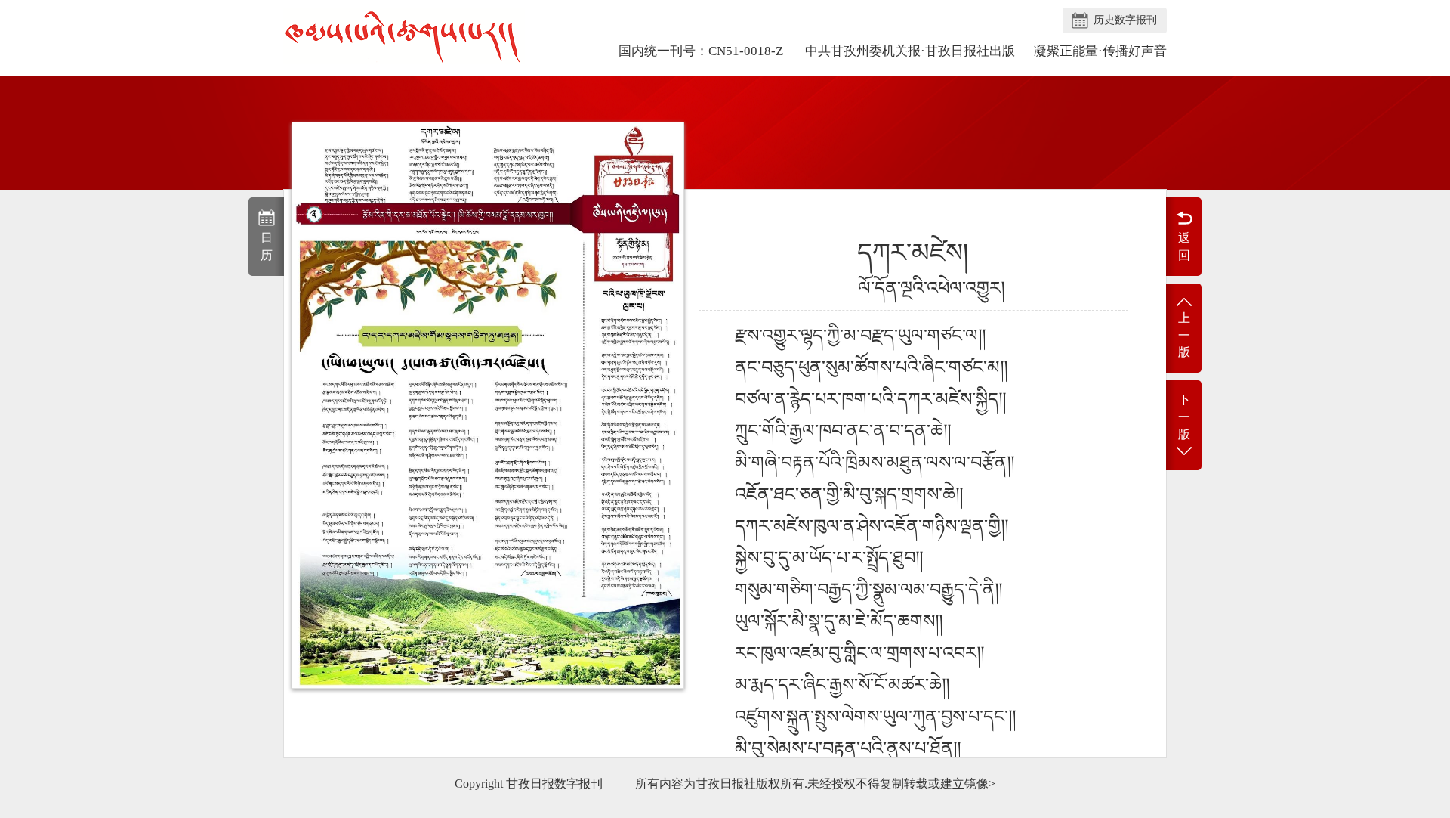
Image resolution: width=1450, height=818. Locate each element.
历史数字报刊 (1125, 20)
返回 (1184, 246)
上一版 (1184, 335)
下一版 (1184, 417)
